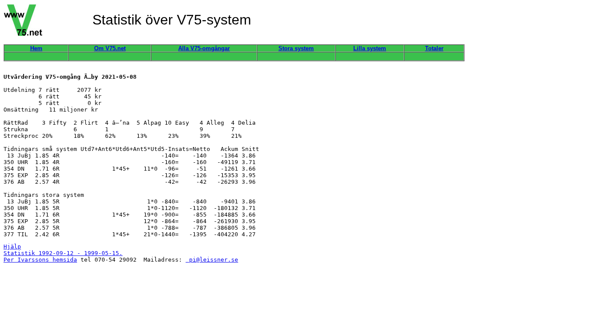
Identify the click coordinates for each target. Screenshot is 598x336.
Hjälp (12, 246)
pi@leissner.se (212, 259)
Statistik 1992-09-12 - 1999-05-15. (63, 253)
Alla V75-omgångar (204, 48)
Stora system (296, 48)
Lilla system (369, 48)
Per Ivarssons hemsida (40, 259)
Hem (36, 48)
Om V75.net (110, 48)
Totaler (434, 48)
